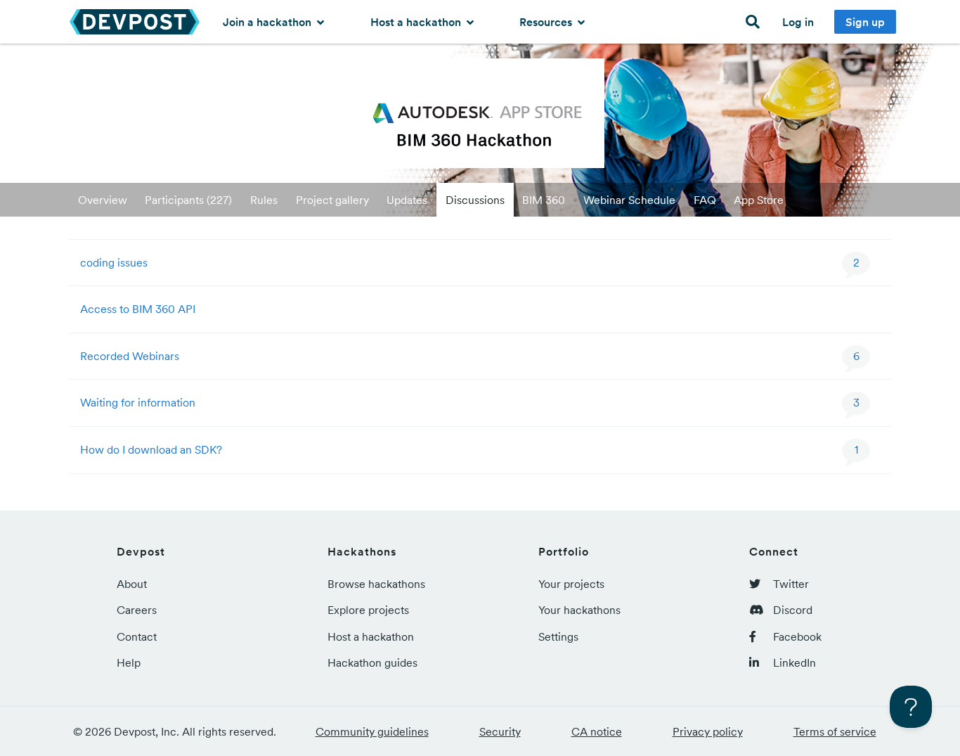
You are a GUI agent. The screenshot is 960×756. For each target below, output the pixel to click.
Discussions (475, 200)
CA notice (596, 731)
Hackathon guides (372, 662)
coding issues (114, 262)
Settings (558, 636)
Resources (547, 22)
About (132, 584)
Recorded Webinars (129, 356)
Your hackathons (579, 610)
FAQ (705, 200)
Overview (102, 200)
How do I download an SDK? (151, 449)
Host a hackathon (417, 22)
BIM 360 (543, 200)
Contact (137, 636)
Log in (798, 22)
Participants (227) (188, 200)
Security (500, 731)
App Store (759, 200)
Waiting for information (137, 402)
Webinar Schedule (629, 200)
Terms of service (834, 731)
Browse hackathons (376, 584)
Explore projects (368, 610)
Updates (407, 200)
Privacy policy (708, 731)
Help (129, 662)
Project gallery (332, 200)
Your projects (571, 584)
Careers (137, 610)
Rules (264, 200)
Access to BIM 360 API (137, 309)
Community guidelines (372, 731)
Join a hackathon (268, 22)
